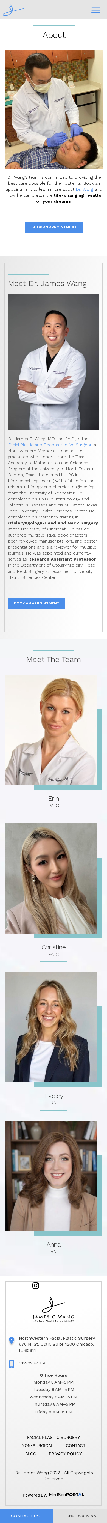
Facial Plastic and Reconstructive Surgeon (50, 444)
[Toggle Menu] (95, 10)
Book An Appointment (54, 227)
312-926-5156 (32, 1363)
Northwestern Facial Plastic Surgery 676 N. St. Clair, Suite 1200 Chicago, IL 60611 (57, 1344)
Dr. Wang (84, 189)
